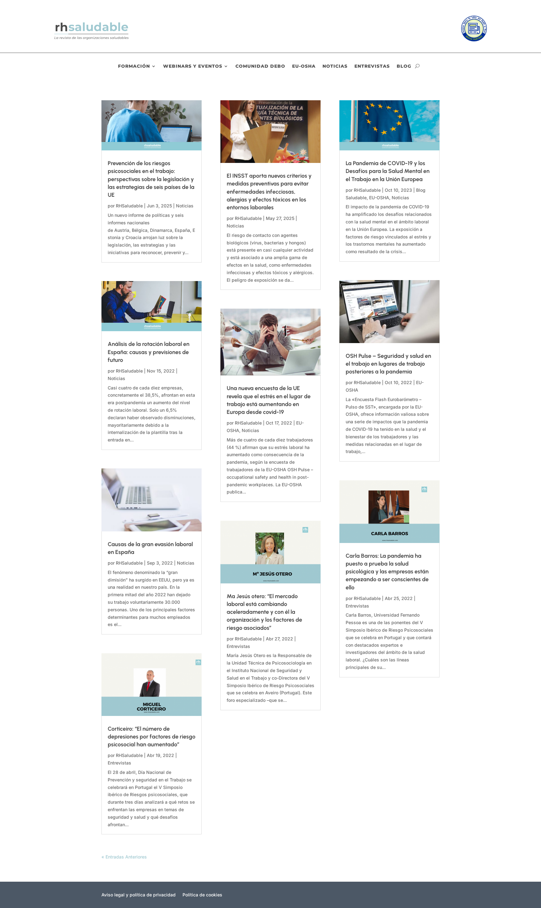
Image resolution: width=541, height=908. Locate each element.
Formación (134, 66)
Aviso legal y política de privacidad (138, 895)
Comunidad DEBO (260, 66)
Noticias (335, 66)
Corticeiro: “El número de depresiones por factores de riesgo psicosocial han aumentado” (151, 736)
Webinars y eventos (192, 66)
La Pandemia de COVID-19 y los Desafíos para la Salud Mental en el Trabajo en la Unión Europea (388, 171)
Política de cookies (202, 895)
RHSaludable (129, 205)
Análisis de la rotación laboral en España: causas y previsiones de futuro (148, 352)
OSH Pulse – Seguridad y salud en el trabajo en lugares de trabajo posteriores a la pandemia (388, 363)
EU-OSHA (304, 66)
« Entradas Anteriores (124, 856)
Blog (404, 66)
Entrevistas (372, 66)
